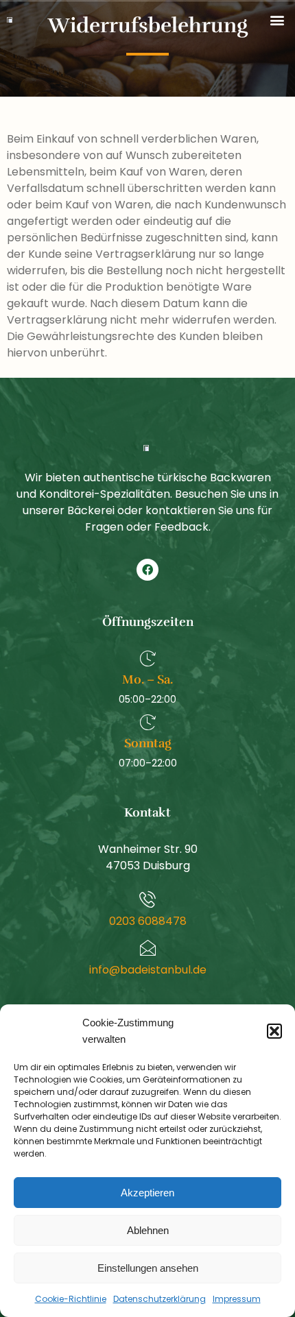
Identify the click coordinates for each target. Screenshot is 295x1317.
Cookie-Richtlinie (70, 1299)
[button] (274, 1031)
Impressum (237, 1299)
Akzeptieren (147, 1192)
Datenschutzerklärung (159, 1299)
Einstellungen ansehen (147, 1268)
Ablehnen (148, 1230)
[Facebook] (147, 570)
